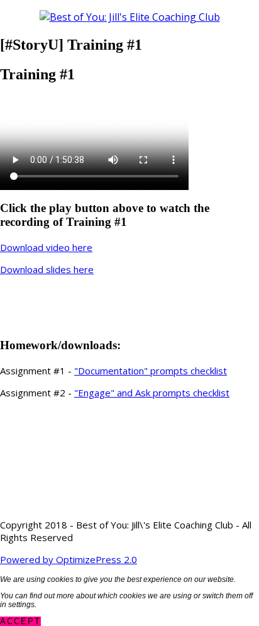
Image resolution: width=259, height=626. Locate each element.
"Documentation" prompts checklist (150, 370)
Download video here (46, 247)
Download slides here (47, 269)
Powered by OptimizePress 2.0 (68, 559)
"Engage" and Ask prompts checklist (151, 392)
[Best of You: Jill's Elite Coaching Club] (130, 17)
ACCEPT (20, 621)
